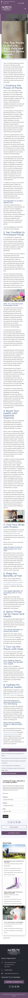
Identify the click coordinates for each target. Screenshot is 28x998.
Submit (5, 816)
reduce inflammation (10, 637)
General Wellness (8, 926)
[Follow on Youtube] (23, 3)
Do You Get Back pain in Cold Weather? (10, 765)
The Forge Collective (10, 863)
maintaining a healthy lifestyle (10, 734)
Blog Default (7, 866)
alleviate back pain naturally (10, 732)
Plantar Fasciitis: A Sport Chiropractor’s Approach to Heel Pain (13, 892)
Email (4, 808)
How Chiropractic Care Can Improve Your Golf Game (14, 758)
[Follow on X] (14, 822)
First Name (5, 797)
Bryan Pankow (8, 894)
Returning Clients (14, 833)
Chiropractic (7, 897)
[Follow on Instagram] (22, 3)
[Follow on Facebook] (18, 3)
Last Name (5, 803)
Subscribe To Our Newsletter (14, 982)
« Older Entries (6, 938)
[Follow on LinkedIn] (20, 3)
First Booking (14, 827)
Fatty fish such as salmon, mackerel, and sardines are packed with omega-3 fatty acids (13, 582)
